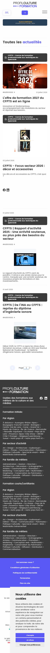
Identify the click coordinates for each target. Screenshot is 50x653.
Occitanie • (29, 432)
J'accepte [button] (30, 635)
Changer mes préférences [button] (30, 645)
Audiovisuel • (35, 448)
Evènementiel (20, 455)
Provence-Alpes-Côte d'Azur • (23, 434)
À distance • (9, 423)
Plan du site (25, 583)
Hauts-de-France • (12, 429)
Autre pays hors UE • (34, 438)
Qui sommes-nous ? (25, 562)
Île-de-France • (28, 429)
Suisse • (6, 438)
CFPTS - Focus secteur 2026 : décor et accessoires (24, 168)
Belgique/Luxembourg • (30, 436)
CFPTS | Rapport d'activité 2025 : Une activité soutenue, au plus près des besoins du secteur (24, 233)
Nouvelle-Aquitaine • (14, 432)
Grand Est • (35, 427)
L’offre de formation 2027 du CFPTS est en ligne (23, 100)
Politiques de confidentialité (25, 573)
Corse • (26, 427)
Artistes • (7, 469)
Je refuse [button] (30, 640)
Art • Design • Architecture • (16, 448)
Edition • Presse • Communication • (19, 450)
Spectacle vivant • (31, 452)
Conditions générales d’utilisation (25, 568)
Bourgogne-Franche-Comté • (17, 425)
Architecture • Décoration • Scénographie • (23, 466)
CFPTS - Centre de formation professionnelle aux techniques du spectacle (23, 57)
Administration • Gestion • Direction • (20, 464)
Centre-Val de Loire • (13, 427)
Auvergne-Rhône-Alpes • (26, 423)
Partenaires (25, 578)
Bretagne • (36, 425)
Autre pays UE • (17, 438)
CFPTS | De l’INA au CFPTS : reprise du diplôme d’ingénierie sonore (22, 308)
